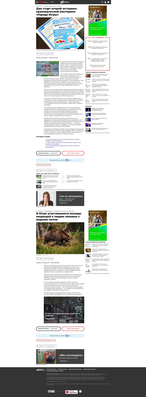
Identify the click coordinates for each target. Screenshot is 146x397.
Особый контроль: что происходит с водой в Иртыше (98, 41)
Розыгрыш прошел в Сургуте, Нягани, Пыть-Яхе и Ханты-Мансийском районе (50, 186)
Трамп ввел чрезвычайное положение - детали (98, 124)
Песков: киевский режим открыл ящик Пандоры (99, 119)
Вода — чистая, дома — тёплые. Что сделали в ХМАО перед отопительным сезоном (98, 60)
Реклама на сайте (62, 369)
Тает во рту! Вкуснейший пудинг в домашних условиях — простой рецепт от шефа (100, 75)
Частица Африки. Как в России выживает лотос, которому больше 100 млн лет (100, 265)
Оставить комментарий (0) (73, 153)
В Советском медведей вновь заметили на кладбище (62, 314)
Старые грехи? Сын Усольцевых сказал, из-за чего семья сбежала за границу (100, 95)
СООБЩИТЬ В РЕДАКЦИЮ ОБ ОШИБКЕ (55, 370)
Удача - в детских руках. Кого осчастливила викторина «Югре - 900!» (51, 182)
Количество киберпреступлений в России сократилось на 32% (100, 129)
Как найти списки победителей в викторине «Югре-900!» (74, 181)
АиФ (78, 50)
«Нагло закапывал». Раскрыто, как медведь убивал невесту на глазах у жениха (100, 90)
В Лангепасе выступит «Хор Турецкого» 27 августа (97, 66)
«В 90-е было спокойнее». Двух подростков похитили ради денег (100, 270)
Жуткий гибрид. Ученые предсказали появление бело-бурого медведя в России (101, 260)
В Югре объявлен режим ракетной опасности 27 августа (98, 54)
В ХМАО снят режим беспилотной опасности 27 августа (97, 47)
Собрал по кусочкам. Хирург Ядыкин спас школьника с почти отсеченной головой (101, 80)
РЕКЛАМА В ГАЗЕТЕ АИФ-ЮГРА (75, 369)
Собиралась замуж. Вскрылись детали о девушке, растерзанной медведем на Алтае (100, 85)
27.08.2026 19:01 (39, 211)
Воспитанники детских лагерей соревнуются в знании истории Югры (50, 177)
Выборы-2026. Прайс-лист (89, 369)
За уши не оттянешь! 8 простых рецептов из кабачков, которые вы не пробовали (101, 250)
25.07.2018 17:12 (39, 6)
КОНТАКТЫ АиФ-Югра (51, 369)
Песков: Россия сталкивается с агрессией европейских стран (99, 114)
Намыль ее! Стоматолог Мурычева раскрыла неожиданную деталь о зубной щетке (100, 245)
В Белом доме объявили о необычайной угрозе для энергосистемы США (98, 109)
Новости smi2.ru (41, 206)
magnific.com (44, 255)
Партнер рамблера (60, 391)
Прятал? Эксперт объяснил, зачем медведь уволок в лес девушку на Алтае (100, 100)
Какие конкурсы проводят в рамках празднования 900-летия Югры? (74, 177)
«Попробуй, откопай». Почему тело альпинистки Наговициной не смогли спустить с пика (100, 255)
